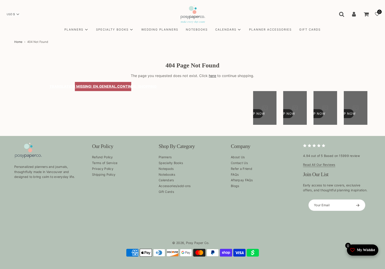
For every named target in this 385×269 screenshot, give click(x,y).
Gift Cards (166, 192)
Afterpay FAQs (242, 180)
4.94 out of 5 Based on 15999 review (331, 156)
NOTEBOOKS (197, 29)
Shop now (255, 113)
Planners (165, 157)
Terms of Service (104, 163)
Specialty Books (171, 163)
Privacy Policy (102, 169)
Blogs (235, 186)
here (212, 75)
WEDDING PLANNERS (159, 29)
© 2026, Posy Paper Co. (190, 243)
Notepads (166, 169)
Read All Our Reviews (319, 165)
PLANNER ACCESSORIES (270, 29)
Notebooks (167, 174)
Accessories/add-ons (174, 186)
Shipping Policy (103, 174)
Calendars (166, 180)
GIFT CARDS (310, 29)
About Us (238, 157)
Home (18, 42)
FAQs (235, 174)
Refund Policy (102, 157)
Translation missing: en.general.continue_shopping (103, 86)
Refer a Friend (241, 169)
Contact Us (239, 163)
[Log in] (354, 14)
